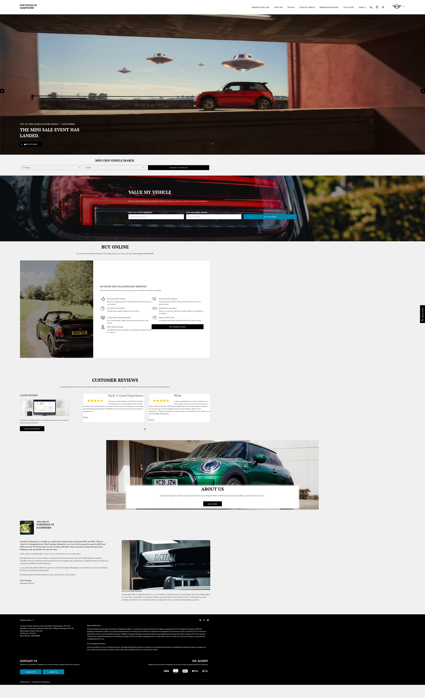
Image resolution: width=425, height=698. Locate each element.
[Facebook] (204, 620)
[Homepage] (28, 6)
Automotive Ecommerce (41, 682)
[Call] (371, 7)
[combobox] (51, 167)
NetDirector (24, 682)
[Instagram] (200, 620)
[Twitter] (208, 620)
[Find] (377, 7)
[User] (383, 7)
